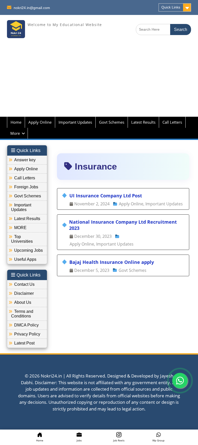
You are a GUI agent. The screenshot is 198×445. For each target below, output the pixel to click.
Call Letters (172, 122)
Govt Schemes (111, 122)
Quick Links (170, 7)
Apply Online (40, 122)
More (15, 133)
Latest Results (143, 122)
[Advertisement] (99, 81)
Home (16, 122)
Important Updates (75, 122)
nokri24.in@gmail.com (32, 8)
